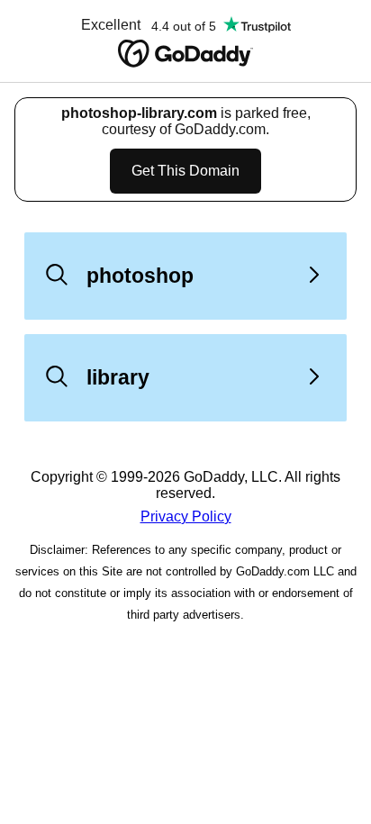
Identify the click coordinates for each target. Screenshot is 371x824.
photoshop (140, 275)
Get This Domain (185, 170)
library (117, 377)
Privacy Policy (185, 516)
